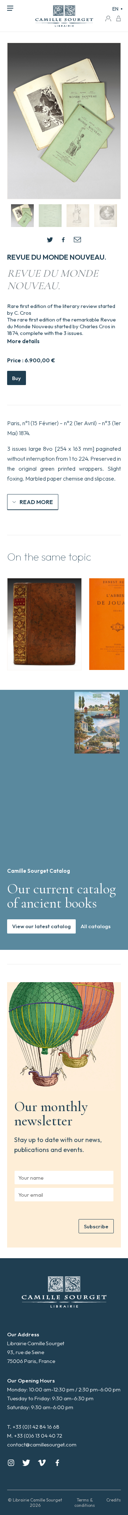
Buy (16, 378)
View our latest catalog (41, 926)
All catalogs (96, 926)
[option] (44, 624)
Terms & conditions (84, 1502)
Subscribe (96, 1226)
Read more (36, 501)
